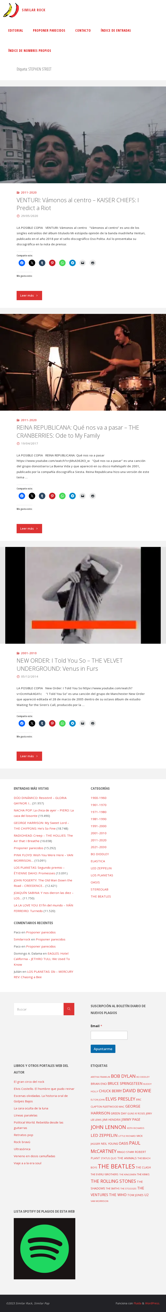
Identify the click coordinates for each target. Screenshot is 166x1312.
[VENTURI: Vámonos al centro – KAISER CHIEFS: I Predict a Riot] (83, 163)
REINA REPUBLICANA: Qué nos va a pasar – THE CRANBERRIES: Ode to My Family (78, 431)
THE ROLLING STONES (113, 1181)
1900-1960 (98, 798)
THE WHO (118, 1194)
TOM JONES (135, 1195)
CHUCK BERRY (110, 1091)
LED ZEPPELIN (101, 868)
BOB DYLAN (123, 1076)
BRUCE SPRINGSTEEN (125, 1083)
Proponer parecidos (41, 932)
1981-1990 (98, 819)
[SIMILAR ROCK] (11, 10)
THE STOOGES (128, 1188)
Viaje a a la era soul (27, 1163)
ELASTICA (98, 861)
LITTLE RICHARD (127, 1135)
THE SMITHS (112, 1188)
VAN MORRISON (99, 1201)
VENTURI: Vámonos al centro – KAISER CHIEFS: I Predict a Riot (78, 204)
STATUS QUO (108, 1158)
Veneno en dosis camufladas (34, 1156)
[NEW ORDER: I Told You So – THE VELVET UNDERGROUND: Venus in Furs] (83, 605)
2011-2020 (29, 192)
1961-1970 (98, 805)
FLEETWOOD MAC (114, 1106)
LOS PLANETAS (102, 875)
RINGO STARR (125, 1152)
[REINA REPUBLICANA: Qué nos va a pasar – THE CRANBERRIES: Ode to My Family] (83, 391)
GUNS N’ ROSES (136, 1113)
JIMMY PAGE (130, 1119)
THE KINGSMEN (127, 1174)
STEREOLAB (99, 889)
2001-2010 (29, 653)
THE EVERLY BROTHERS (104, 1174)
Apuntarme (103, 1048)
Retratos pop (23, 1135)
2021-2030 (98, 847)
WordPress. (152, 1303)
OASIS (95, 882)
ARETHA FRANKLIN (100, 1076)
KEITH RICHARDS (135, 1128)
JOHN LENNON (108, 1127)
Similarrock (22, 939)
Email (96, 1026)
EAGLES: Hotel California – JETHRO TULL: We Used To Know (42, 958)
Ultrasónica (22, 1149)
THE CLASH (143, 1167)
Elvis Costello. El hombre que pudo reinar (44, 1089)
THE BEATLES (101, 896)
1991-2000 (98, 826)
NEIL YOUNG (109, 1143)
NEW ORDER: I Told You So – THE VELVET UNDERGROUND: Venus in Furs (70, 664)
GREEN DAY (119, 1113)
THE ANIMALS (127, 1158)
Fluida (137, 1303)
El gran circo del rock (29, 1082)
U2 (146, 1195)
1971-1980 (98, 812)
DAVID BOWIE (137, 1090)
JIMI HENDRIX (111, 1119)
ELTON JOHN (98, 1099)
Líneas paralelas (25, 1115)
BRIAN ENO (99, 1084)
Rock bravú (22, 1142)
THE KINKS (143, 1174)
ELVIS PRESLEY (120, 1099)
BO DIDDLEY (100, 854)
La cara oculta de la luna (31, 1108)
